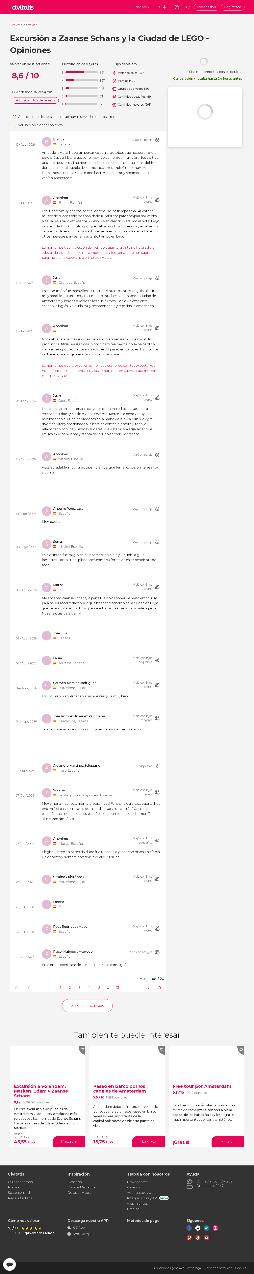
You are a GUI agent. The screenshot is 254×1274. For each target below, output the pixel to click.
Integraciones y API (142, 1198)
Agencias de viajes (141, 1193)
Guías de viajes (78, 1193)
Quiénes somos (20, 1182)
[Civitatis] (23, 7)
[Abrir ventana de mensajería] (9, 1264)
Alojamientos (137, 1203)
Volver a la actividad (24, 25)
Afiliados (133, 1187)
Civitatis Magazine (81, 1187)
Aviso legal (194, 1268)
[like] (82, 1050)
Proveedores (137, 1182)
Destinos (74, 1182)
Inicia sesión (206, 7)
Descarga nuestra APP (88, 1221)
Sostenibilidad (19, 1193)
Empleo (133, 1209)
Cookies (240, 1268)
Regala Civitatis (20, 1198)
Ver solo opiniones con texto (40, 125)
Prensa (13, 1187)
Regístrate (232, 7)
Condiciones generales (169, 1268)
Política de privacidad (218, 1268)
